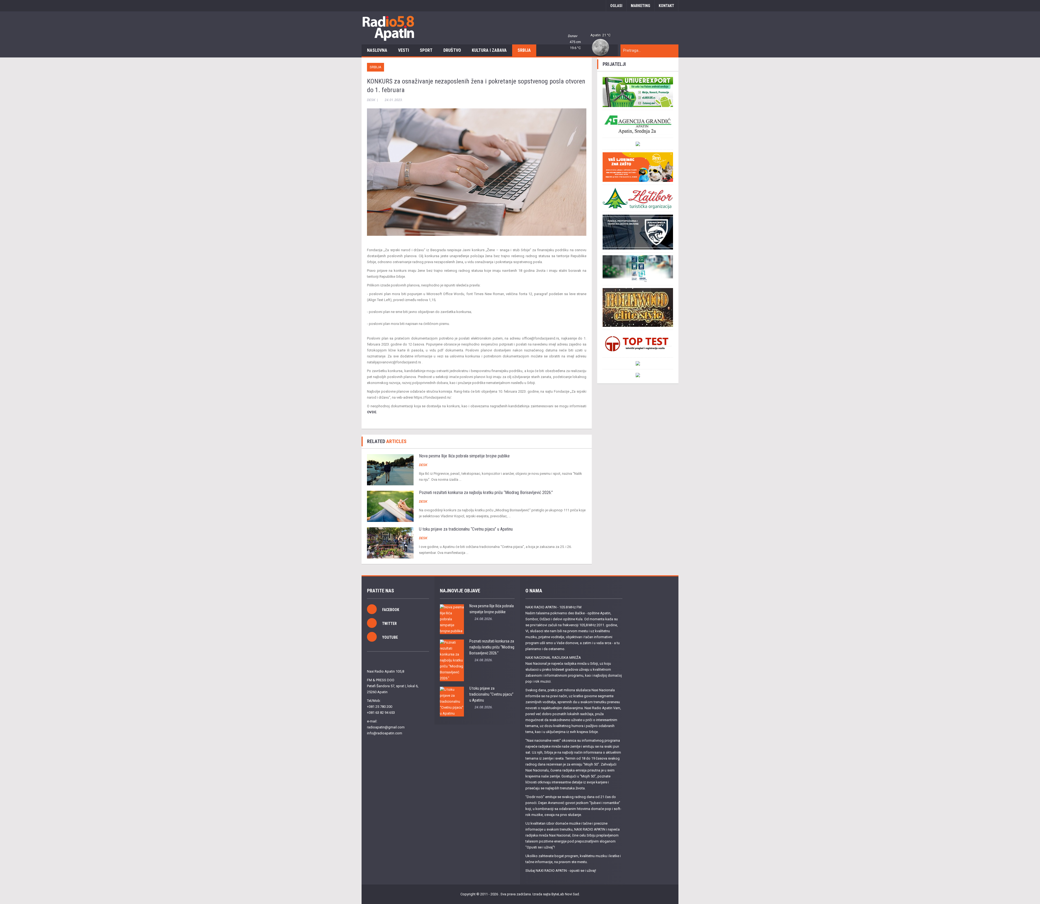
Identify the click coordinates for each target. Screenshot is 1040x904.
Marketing (640, 6)
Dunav (572, 36)
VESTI (403, 50)
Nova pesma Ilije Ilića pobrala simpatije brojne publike (464, 456)
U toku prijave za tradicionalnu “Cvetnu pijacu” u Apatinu (466, 529)
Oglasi (616, 6)
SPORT (426, 50)
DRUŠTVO (452, 50)
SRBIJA (524, 50)
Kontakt (666, 6)
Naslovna (377, 50)
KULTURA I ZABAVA (489, 50)
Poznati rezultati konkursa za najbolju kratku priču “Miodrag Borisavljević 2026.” (486, 492)
